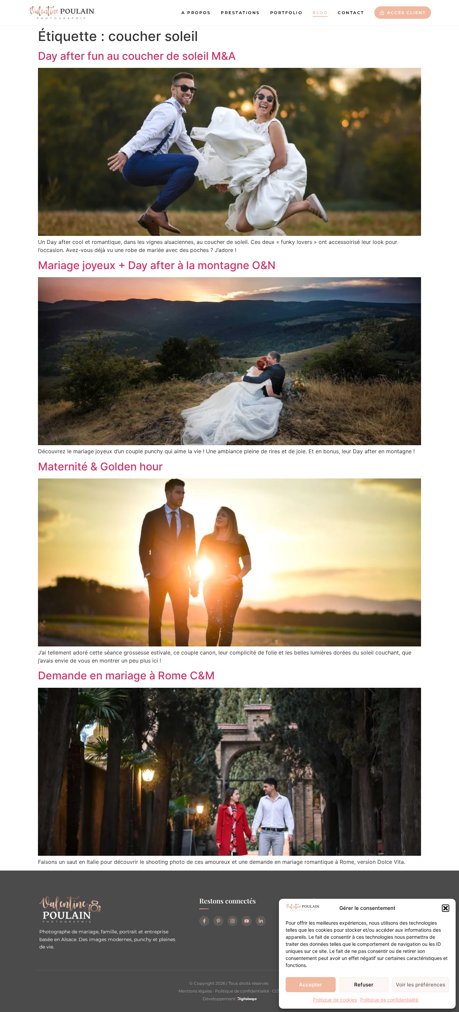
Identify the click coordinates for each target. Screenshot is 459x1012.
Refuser (363, 984)
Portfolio (286, 12)
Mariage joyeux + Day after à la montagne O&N (157, 265)
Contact (351, 12)
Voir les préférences (420, 984)
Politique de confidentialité (389, 1000)
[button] (445, 908)
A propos (196, 12)
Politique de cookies (335, 1000)
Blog (320, 12)
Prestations (240, 12)
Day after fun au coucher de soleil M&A (137, 55)
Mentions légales (195, 991)
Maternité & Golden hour (100, 466)
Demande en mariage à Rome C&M (126, 675)
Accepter (310, 984)
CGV (276, 991)
